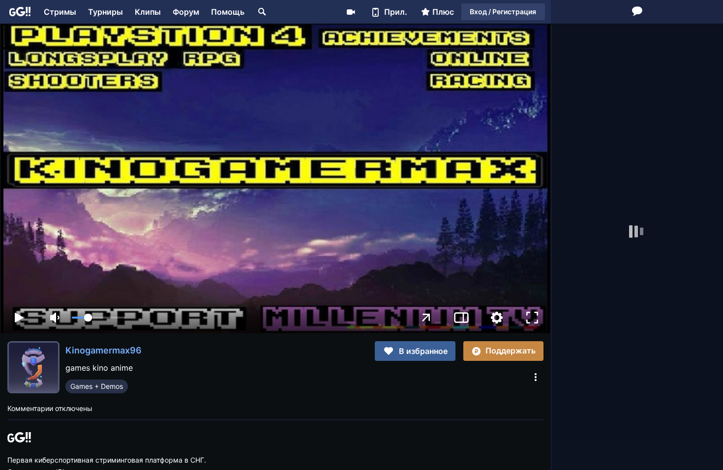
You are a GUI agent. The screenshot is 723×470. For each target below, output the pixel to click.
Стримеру (350, 11)
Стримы (60, 12)
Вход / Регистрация (503, 11)
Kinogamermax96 (103, 350)
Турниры (105, 12)
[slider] (99, 318)
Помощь (227, 12)
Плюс (443, 12)
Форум (186, 12)
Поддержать (510, 350)
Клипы (148, 12)
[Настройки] (497, 317)
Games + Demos (96, 386)
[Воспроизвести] (18, 317)
